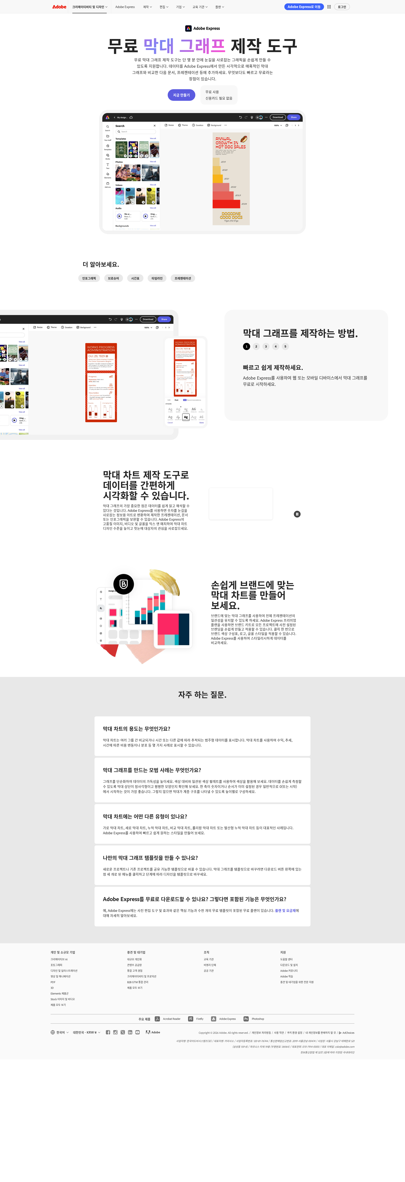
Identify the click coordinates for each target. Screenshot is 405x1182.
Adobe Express (125, 6)
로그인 (342, 6)
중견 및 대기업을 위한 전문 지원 (297, 982)
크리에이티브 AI (59, 959)
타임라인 (157, 278)
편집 (162, 6)
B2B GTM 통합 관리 (137, 982)
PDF (53, 982)
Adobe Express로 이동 (304, 6)
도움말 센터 (286, 959)
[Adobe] (59, 6)
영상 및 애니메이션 (60, 976)
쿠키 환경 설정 (294, 1033)
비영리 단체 (210, 965)
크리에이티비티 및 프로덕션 (141, 976)
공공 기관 (209, 971)
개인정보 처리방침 (261, 1033)
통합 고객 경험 (134, 971)
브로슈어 (113, 278)
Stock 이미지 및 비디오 (63, 999)
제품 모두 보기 (58, 1005)
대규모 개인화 (134, 959)
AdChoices (348, 1033)
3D (52, 988)
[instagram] (115, 1032)
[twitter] (123, 1032)
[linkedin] (130, 1032)
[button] (329, 6)
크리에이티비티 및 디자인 (88, 6)
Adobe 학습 (286, 976)
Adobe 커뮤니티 (289, 971)
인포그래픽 (89, 278)
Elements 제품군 (60, 993)
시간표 (135, 278)
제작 (146, 6)
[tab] (246, 346)
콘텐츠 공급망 (134, 965)
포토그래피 (56, 965)
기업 (179, 6)
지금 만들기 (181, 94)
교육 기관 (198, 6)
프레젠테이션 (183, 278)
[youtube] (137, 1032)
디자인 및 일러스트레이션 (64, 971)
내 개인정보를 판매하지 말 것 (320, 1033)
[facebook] (108, 1032)
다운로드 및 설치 (289, 965)
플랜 (218, 6)
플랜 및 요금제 (285, 910)
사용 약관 (279, 1033)
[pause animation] (297, 514)
